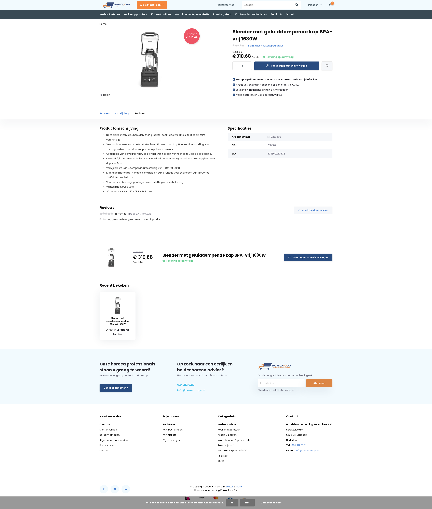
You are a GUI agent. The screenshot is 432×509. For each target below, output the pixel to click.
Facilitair (276, 14)
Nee (247, 502)
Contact (105, 450)
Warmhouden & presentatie (192, 14)
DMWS (230, 486)
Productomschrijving (114, 113)
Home (103, 24)
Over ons (105, 424)
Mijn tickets (169, 435)
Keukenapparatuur (135, 14)
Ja (232, 502)
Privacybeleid (107, 445)
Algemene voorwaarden (114, 440)
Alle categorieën (150, 5)
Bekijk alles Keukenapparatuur (265, 45)
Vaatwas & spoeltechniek (251, 14)
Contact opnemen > (115, 388)
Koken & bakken (161, 14)
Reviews (139, 113)
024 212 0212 (186, 385)
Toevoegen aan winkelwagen (289, 65)
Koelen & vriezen (110, 14)
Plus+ (239, 486)
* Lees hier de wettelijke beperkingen (276, 390)
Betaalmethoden (110, 435)
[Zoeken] (297, 5)
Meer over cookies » (272, 502)
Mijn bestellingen (173, 429)
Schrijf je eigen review (314, 210)
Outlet (290, 14)
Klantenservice (225, 5)
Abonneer (319, 383)
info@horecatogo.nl (191, 390)
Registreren (169, 424)
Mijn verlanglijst (172, 440)
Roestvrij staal (222, 14)
